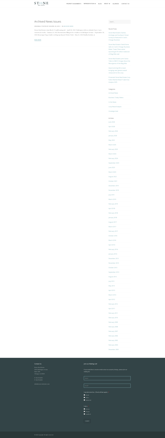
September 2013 (114, 272)
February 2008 (113, 327)
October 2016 (113, 236)
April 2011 (112, 308)
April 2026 (112, 126)
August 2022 (113, 177)
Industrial (88, 400)
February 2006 (113, 336)
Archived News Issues (47, 21)
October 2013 (113, 268)
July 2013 (111, 281)
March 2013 (112, 295)
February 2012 (113, 304)
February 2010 (113, 318)
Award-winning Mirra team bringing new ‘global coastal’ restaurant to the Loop (118, 70)
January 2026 (113, 136)
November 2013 (114, 263)
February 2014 (113, 249)
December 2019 (114, 186)
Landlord (88, 414)
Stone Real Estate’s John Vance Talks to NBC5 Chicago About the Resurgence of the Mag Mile (119, 61)
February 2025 (113, 149)
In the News (112, 102)
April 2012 (112, 299)
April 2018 (112, 208)
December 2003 (114, 349)
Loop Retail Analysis (115, 107)
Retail (87, 395)
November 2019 (114, 190)
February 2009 (113, 322)
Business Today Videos (116, 97)
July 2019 (111, 195)
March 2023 (112, 172)
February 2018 (113, 213)
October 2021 (113, 181)
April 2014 (112, 245)
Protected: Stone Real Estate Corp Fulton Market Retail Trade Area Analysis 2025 (119, 79)
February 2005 (113, 340)
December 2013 (114, 258)
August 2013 (113, 277)
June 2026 (112, 122)
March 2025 (112, 145)
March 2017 (112, 227)
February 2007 (113, 331)
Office (87, 397)
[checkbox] (84, 395)
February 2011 (113, 313)
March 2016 (112, 240)
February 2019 (113, 204)
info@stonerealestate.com (41, 384)
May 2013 (112, 286)
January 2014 (113, 254)
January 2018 (113, 217)
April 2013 (112, 290)
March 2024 (112, 154)
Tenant (88, 411)
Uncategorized (113, 111)
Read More (37, 40)
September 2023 (114, 163)
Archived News (68, 26)
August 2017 (113, 222)
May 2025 (112, 140)
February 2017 (113, 231)
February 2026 (113, 131)
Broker (88, 409)
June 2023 (112, 167)
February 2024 (113, 158)
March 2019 (112, 199)
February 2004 (113, 345)
